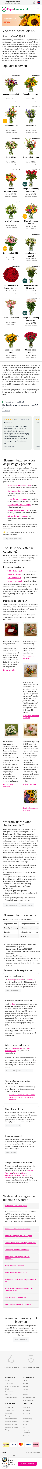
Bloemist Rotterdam (11, 1421)
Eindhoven (24, 1175)
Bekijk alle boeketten (11, 905)
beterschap (29, 980)
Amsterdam (9, 1175)
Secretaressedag (27, 1419)
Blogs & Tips (8, 1395)
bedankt (20, 980)
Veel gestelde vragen (28, 1400)
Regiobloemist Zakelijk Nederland (8, 1457)
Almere (7, 1178)
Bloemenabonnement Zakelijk (11, 1428)
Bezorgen (25, 1389)
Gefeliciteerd (26, 1433)
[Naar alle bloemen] (31, 797)
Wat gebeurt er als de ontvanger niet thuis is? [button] (20, 1280)
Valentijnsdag (26, 1410)
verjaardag (11, 980)
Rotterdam (16, 1173)
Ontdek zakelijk (10, 1071)
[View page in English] (38, 2)
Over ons (7, 1380)
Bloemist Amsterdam (11, 1419)
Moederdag (26, 1421)
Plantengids (8, 1416)
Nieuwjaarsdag (27, 1407)
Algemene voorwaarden (12, 1386)
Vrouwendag (26, 1413)
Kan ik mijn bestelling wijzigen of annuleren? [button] (17, 1258)
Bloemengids (8, 1413)
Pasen (24, 1416)
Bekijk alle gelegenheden (13, 539)
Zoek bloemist (9, 1392)
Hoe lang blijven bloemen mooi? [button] (17, 1250)
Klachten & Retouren (29, 1397)
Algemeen (25, 1383)
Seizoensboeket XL (14, 578)
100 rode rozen (9, 1407)
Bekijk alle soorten (11, 1152)
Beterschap (26, 1435)
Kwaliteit (25, 1395)
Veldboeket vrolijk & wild (16, 571)
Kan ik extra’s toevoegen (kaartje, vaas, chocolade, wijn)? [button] (19, 1289)
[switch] (5, 1466)
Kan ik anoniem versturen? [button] (15, 1265)
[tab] (21, 1206)
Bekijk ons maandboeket (13, 1126)
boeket (12, 1004)
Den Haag (16, 1175)
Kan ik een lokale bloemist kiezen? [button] (17, 1229)
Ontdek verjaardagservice (25, 1071)
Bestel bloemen (21, 1339)
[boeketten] (31, 730)
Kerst (24, 1427)
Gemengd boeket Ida (15, 581)
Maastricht (8, 1173)
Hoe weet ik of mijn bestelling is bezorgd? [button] (20, 1243)
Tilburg (31, 1175)
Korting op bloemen (11, 1397)
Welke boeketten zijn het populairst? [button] (18, 1304)
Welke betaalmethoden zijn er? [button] (16, 1272)
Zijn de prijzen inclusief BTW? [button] (15, 1297)
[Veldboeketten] (31, 630)
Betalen (25, 1392)
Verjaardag (26, 1430)
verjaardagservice (18, 1048)
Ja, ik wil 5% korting (27, 1464)
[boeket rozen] (11, 630)
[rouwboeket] (11, 730)
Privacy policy (9, 1383)
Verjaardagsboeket (14, 574)
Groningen (29, 1171)
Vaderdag (25, 1424)
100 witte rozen (9, 1410)
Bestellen (25, 1386)
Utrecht (23, 1173)
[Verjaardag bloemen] (31, 671)
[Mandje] (34, 2)
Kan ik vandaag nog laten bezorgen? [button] (18, 1236)
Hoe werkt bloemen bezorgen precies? (22, 1095)
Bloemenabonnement (11, 1424)
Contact (25, 1380)
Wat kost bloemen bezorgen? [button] (16, 1206)
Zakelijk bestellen (27, 905)
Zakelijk (7, 1389)
